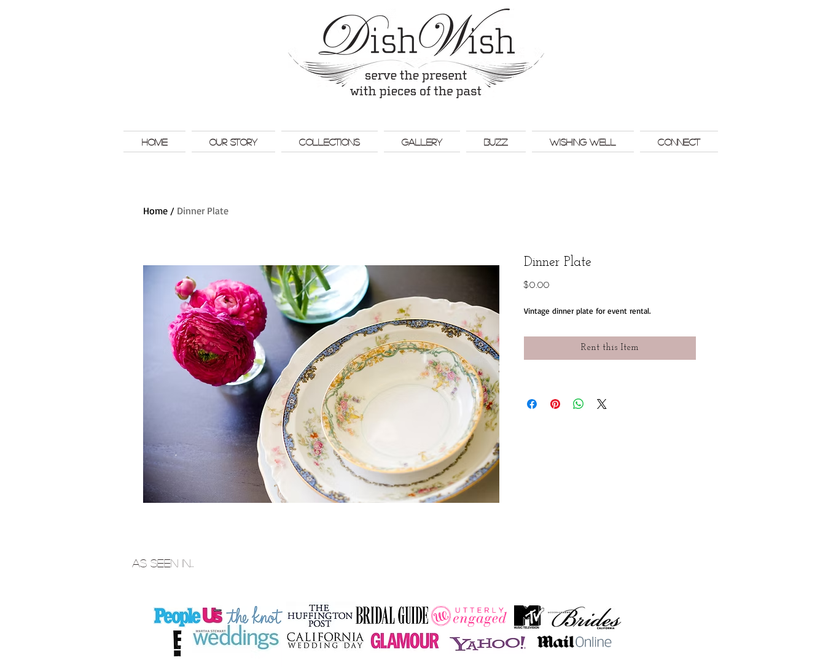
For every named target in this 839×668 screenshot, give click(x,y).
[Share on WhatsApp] (578, 404)
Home (155, 210)
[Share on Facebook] (532, 404)
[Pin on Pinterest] (555, 404)
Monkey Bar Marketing (688, 550)
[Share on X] (602, 404)
